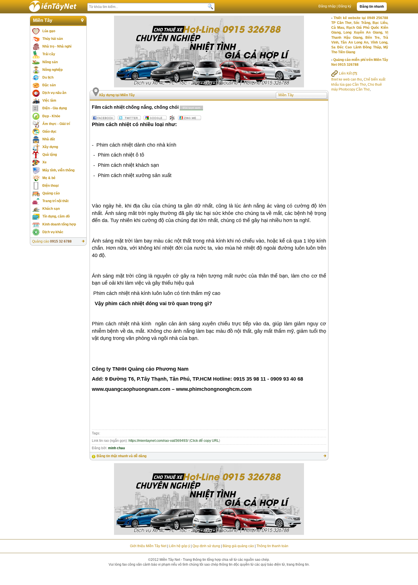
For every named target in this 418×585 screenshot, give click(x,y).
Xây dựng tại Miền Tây (117, 95)
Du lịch (47, 77)
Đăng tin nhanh (372, 7)
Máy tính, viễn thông (58, 170)
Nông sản (50, 62)
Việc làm (49, 100)
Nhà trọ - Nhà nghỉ (56, 46)
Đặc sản (49, 85)
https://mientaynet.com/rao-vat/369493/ (158, 441)
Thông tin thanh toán (272, 546)
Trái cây (48, 54)
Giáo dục (49, 132)
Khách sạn (51, 209)
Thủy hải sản (52, 39)
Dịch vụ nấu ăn (54, 93)
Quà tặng (49, 155)
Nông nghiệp (52, 70)
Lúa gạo (48, 31)
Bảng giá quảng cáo (238, 546)
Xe (44, 162)
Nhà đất (48, 139)
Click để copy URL (204, 441)
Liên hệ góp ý (179, 546)
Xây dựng (50, 147)
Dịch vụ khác (52, 232)
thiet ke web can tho (346, 79)
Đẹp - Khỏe (51, 116)
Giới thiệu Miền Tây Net (148, 546)
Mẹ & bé (48, 178)
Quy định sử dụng (206, 546)
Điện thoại (50, 186)
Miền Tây (42, 20)
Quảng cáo (51, 193)
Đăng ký (344, 6)
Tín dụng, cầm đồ (56, 216)
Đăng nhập (327, 6)
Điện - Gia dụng (54, 108)
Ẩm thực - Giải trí (56, 124)
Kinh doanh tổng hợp (59, 224)
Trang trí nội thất (55, 201)
